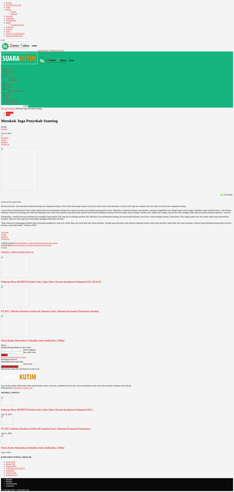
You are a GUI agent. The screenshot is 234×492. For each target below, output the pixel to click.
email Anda (28, 364)
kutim (8, 7)
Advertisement (11, 484)
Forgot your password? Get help (13, 357)
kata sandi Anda (30, 352)
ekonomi (9, 16)
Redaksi (4, 129)
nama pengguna (30, 350)
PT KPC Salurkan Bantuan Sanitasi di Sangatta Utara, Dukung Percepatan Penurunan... (46, 428)
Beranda (4, 109)
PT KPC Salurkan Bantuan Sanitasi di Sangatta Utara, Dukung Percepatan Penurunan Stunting (50, 311)
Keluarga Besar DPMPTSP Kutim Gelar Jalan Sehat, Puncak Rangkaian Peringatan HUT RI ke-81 (51, 281)
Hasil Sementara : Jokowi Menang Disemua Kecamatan (36, 243)
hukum (8, 10)
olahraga (9, 29)
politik (8, 23)
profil (8, 31)
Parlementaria (11, 20)
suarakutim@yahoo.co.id (22, 388)
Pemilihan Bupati (17, 25)
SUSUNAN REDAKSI (15, 34)
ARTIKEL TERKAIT (10, 252)
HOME (9, 3)
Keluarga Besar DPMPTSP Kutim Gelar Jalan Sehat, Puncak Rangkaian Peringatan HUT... (47, 409)
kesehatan (9, 27)
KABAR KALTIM (13, 5)
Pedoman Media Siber (14, 36)
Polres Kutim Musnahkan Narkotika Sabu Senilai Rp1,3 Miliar (33, 340)
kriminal (14, 14)
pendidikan (10, 18)
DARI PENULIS (27, 252)
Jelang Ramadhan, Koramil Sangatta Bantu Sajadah (31, 245)
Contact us (10, 486)
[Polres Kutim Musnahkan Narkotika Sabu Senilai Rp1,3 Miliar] (15, 336)
